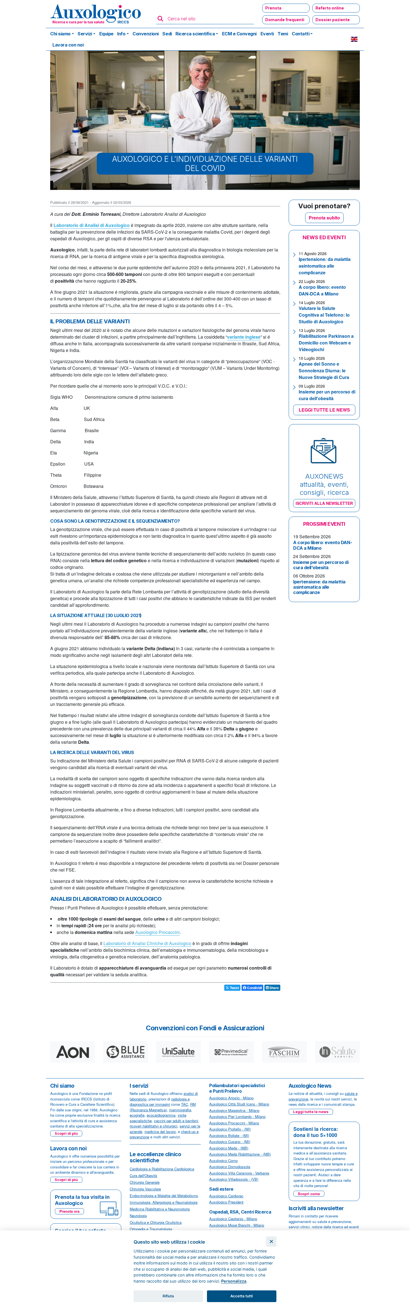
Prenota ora (69, 1211)
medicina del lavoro (160, 1131)
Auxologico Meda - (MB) (228, 1148)
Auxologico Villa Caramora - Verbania (239, 1173)
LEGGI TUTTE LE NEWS (324, 410)
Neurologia (138, 1215)
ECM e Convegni (239, 33)
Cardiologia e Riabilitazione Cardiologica (162, 1168)
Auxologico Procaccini (157, 932)
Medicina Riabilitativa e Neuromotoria (160, 1209)
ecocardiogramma (161, 1115)
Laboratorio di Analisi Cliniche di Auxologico (147, 943)
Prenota (273, 8)
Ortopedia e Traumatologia (151, 1229)
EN (354, 39)
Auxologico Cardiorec (226, 1196)
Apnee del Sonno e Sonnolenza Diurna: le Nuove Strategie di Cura (324, 370)
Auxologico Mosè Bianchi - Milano (236, 1225)
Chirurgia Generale (145, 1182)
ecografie (137, 1115)
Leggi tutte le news (311, 1111)
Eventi (267, 33)
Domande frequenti (284, 19)
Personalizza (233, 1281)
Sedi (167, 33)
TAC (184, 1104)
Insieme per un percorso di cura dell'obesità (327, 395)
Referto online (329, 8)
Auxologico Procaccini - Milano (234, 1123)
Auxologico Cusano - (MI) (229, 1141)
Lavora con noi (67, 45)
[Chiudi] (271, 1241)
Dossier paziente (332, 19)
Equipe (106, 33)
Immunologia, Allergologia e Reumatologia (163, 1202)
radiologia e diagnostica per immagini (160, 1101)
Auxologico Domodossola (229, 1166)
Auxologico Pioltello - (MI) (230, 1129)
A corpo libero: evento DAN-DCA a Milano (322, 290)
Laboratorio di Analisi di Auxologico (92, 225)
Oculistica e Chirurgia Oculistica (156, 1222)
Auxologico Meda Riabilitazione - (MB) (240, 1154)
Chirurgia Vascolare (145, 1189)
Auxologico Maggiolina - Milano (234, 1110)
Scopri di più (66, 1133)
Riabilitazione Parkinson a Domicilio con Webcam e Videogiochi (326, 343)
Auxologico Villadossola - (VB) (233, 1179)
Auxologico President (226, 1202)
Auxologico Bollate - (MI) (229, 1135)
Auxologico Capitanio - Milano (233, 1218)
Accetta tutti (241, 1296)
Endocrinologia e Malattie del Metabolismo (164, 1195)
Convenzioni (145, 33)
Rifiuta (168, 1296)
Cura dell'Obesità (143, 1175)
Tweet (234, 987)
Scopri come (309, 1193)
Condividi (254, 987)
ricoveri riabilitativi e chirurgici (153, 1126)
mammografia (180, 1109)
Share (274, 987)
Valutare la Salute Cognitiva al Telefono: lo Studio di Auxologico (324, 315)
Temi (283, 33)
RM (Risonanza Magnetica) (163, 1107)
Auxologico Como (223, 1160)
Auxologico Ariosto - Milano (231, 1097)
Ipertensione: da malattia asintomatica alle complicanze (325, 266)
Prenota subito (324, 217)
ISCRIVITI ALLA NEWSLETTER (324, 503)
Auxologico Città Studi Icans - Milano (239, 1104)
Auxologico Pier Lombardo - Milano (237, 1116)
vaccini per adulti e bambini (176, 1120)
